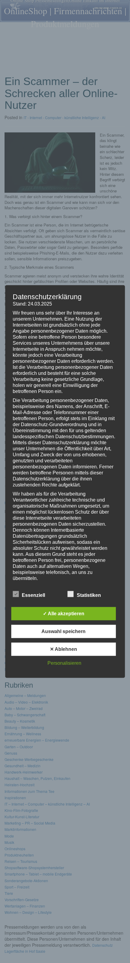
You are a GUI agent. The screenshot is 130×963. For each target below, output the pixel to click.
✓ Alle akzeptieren (63, 613)
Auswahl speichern (63, 631)
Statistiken (89, 595)
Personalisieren (64, 663)
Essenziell (33, 595)
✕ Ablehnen (63, 649)
